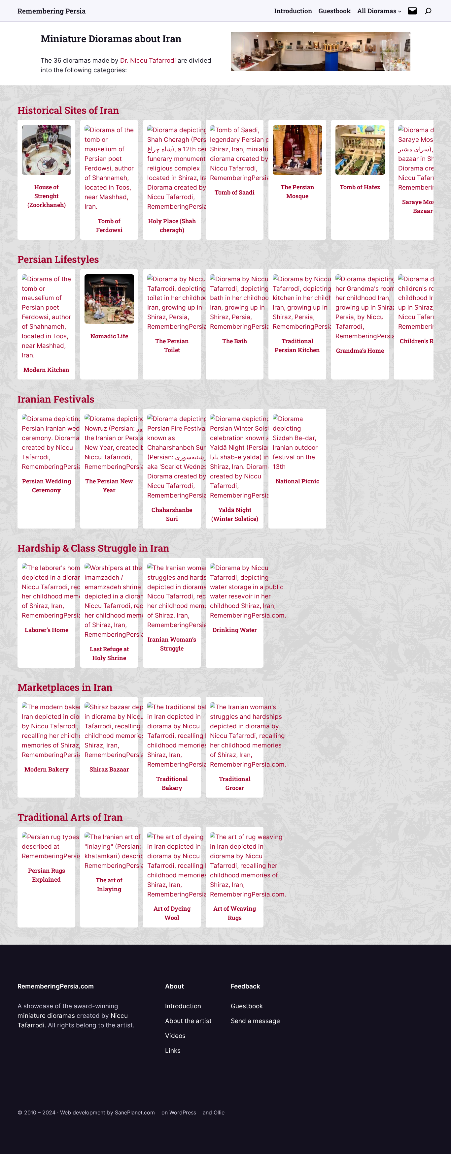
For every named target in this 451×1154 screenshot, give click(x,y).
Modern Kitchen (46, 370)
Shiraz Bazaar (109, 769)
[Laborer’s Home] (59, 615)
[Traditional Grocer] (248, 764)
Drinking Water (235, 630)
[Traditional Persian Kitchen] (310, 326)
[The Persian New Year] (121, 467)
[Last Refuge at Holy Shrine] (122, 634)
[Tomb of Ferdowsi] (109, 206)
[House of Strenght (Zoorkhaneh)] (46, 178)
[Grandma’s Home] (373, 336)
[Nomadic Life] (109, 327)
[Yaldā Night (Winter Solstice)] (248, 495)
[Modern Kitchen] (46, 355)
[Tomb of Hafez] (360, 178)
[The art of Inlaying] (122, 865)
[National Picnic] (297, 467)
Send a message (255, 1021)
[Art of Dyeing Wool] (185, 894)
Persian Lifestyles (58, 259)
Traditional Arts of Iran (70, 816)
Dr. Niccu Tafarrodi (148, 60)
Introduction (183, 1006)
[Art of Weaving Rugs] (248, 894)
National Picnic (297, 481)
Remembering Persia (51, 10)
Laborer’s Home (46, 630)
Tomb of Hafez (360, 187)
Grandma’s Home (360, 350)
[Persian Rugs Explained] (61, 856)
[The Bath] (248, 326)
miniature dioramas (46, 1015)
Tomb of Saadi (235, 192)
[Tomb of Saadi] (247, 178)
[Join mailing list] (412, 11)
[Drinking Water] (248, 615)
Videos (175, 1036)
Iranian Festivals (55, 398)
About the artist (188, 1021)
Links (173, 1050)
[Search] (428, 11)
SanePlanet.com (135, 1112)
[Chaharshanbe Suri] (184, 495)
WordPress (182, 1112)
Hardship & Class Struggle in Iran (93, 547)
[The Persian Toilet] (185, 326)
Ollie (219, 1112)
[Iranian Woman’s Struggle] (185, 625)
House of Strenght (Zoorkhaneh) (46, 196)
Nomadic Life (109, 336)
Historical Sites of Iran (68, 110)
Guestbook (247, 1006)
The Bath (234, 341)
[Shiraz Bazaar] (122, 755)
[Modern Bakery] (59, 755)
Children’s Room (423, 341)
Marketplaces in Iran (65, 687)
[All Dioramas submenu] (400, 11)
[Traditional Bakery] (185, 764)
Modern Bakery (46, 769)
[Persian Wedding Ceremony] (59, 467)
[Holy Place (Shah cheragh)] (184, 206)
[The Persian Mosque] (297, 178)
